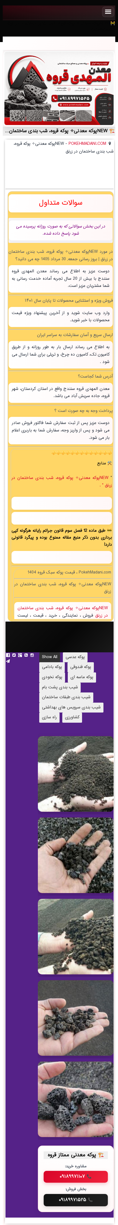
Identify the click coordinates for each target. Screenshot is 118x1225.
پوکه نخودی (52, 677)
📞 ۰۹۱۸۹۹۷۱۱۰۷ (76, 1176)
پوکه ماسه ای (82, 677)
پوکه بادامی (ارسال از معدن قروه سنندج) (72, 1103)
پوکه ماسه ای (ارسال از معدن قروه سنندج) (72, 780)
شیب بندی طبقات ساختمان (66, 697)
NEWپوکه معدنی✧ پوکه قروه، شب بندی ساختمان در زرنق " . (62, 481)
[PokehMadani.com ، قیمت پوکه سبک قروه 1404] (59, 88)
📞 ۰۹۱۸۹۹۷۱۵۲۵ (76, 1200)
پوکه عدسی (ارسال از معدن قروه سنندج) (71, 862)
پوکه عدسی (75, 657)
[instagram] (32, 655)
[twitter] (14, 655)
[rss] (26, 655)
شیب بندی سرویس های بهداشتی (71, 707)
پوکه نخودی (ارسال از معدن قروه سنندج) (72, 940)
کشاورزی (72, 717)
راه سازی (49, 717)
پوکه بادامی (52, 667)
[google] (20, 655)
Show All (49, 657)
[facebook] (8, 655)
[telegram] (8, 661)
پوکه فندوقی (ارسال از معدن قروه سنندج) (72, 1022)
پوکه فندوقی (80, 667)
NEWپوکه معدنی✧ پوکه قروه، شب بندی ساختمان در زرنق (63, 612)
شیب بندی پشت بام (60, 687)
